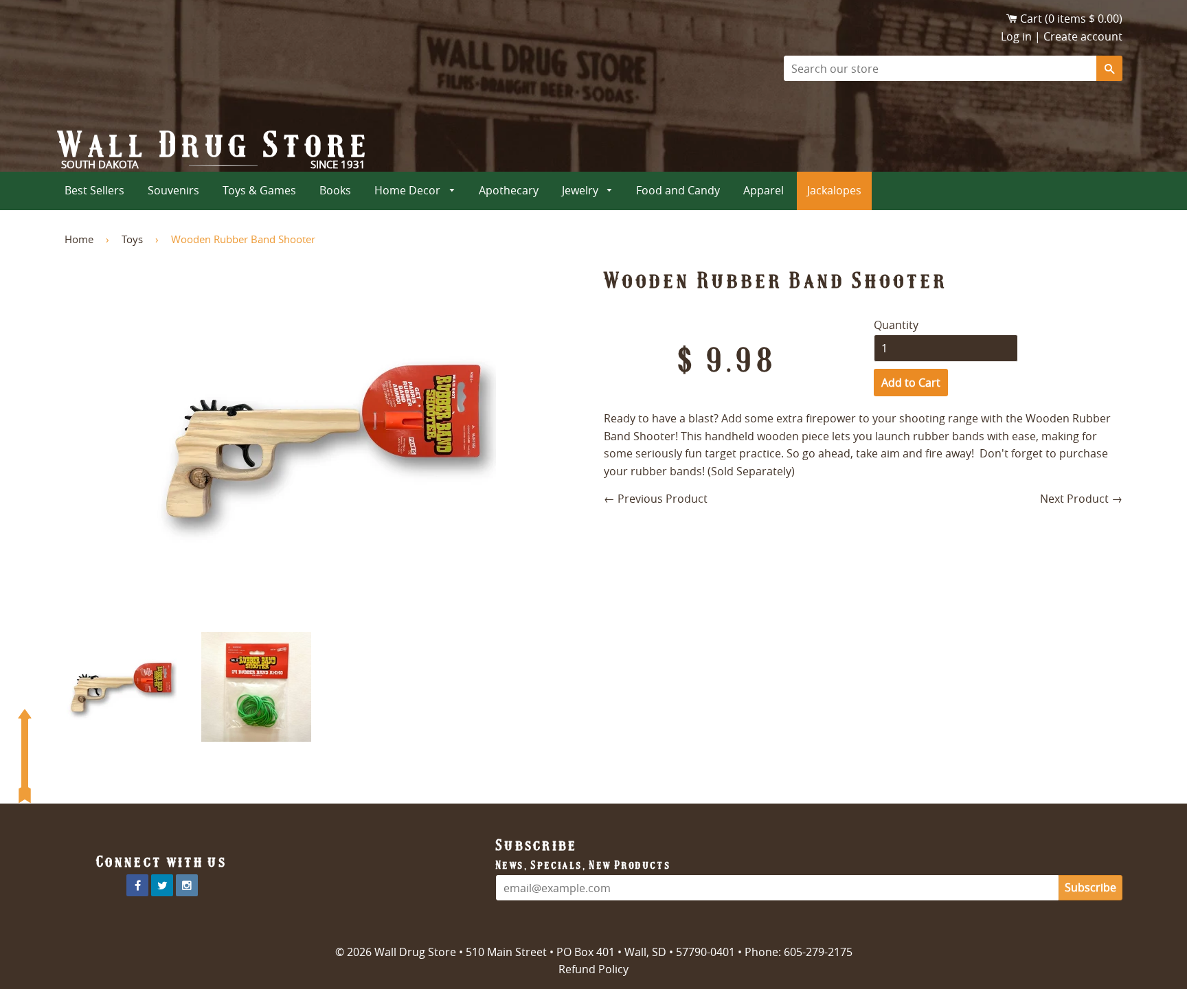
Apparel (763, 190)
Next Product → (1081, 498)
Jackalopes (834, 190)
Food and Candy (678, 190)
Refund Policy (593, 969)
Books (335, 190)
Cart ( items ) (1071, 18)
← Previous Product (656, 498)
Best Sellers (94, 190)
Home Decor (408, 190)
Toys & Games (259, 190)
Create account (1082, 36)
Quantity (896, 324)
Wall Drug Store (215, 145)
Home (79, 239)
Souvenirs (173, 190)
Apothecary (509, 190)
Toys (132, 239)
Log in (1016, 36)
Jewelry (581, 190)
